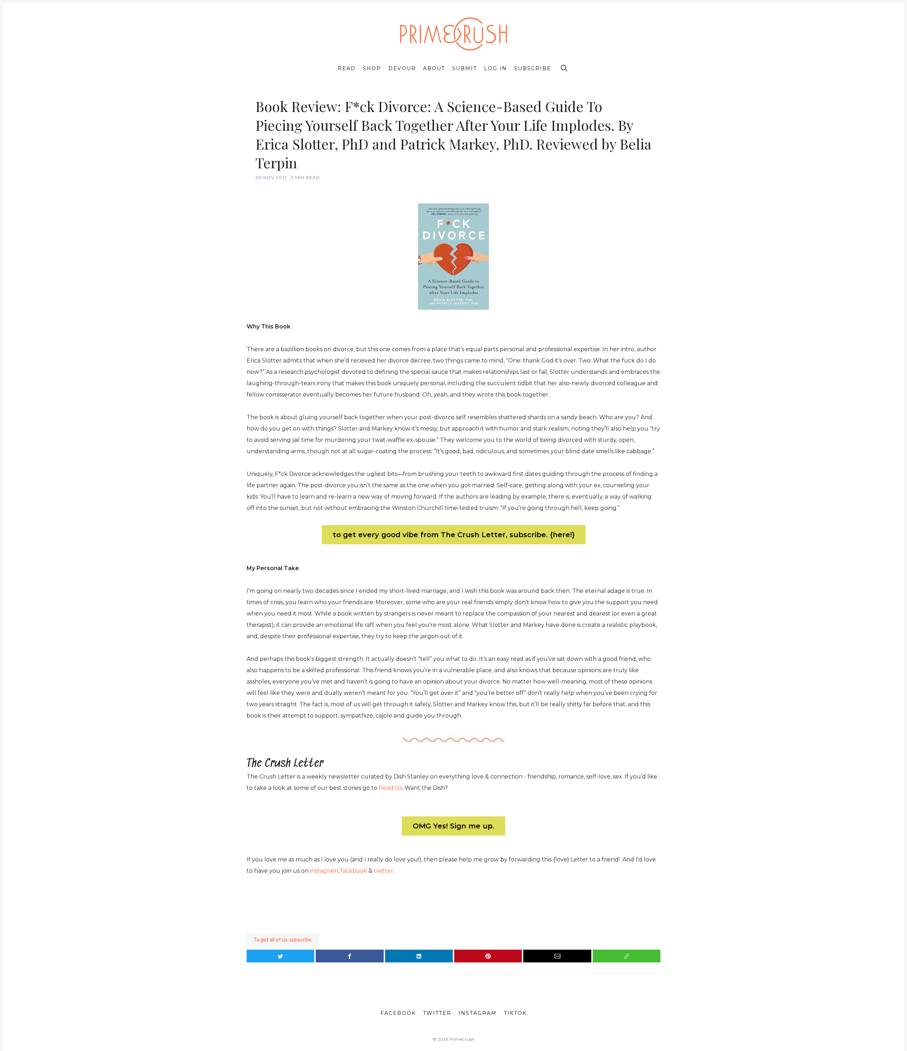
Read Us (390, 788)
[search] (564, 68)
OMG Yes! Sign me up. (453, 826)
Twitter (437, 1013)
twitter (383, 870)
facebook (353, 870)
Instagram (477, 1013)
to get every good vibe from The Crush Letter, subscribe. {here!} (454, 534)
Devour (402, 68)
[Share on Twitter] (280, 956)
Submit (464, 68)
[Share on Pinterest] (488, 956)
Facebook (398, 1013)
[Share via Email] (557, 956)
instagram (324, 870)
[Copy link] (626, 956)
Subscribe (532, 68)
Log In (495, 68)
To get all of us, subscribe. (283, 940)
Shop (372, 68)
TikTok (515, 1013)
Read (347, 68)
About (434, 68)
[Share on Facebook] (349, 956)
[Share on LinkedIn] (419, 956)
